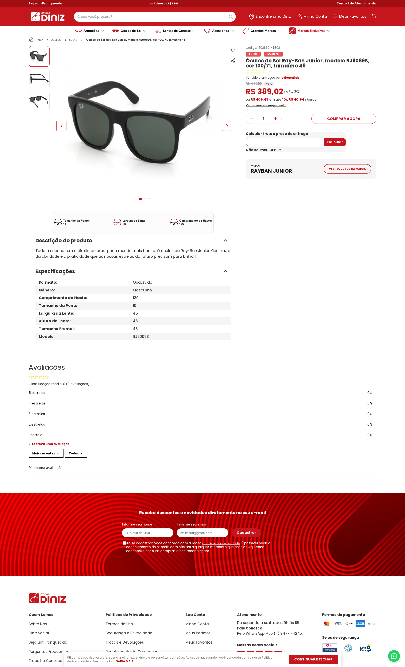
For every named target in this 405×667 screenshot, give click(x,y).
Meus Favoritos (352, 16)
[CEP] (285, 139)
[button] (356, 3)
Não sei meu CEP (261, 149)
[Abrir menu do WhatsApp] (394, 656)
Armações (91, 30)
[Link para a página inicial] (36, 40)
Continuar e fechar (313, 659)
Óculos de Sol (131, 30)
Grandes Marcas (263, 30)
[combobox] (155, 17)
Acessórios (220, 30)
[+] (276, 119)
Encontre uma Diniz (273, 16)
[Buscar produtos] (231, 17)
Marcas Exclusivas (311, 30)
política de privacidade (221, 543)
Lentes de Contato (177, 30)
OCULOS (56, 40)
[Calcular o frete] (335, 142)
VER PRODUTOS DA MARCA (347, 169)
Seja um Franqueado (45, 3)
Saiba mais (124, 661)
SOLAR (73, 40)
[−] (252, 119)
